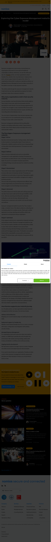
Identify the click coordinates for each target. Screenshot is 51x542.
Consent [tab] (9, 264)
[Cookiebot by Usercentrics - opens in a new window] (44, 261)
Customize (24, 280)
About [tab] (42, 264)
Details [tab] (25, 264)
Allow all (41, 280)
